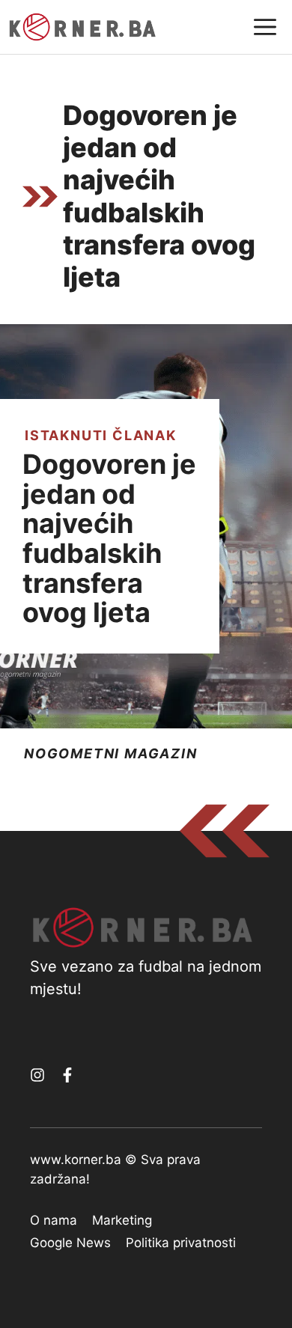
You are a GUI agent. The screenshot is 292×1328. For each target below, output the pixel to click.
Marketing (122, 1220)
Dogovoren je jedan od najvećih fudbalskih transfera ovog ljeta (109, 538)
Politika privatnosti (181, 1242)
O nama (53, 1220)
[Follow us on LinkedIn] (67, 1074)
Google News (70, 1242)
